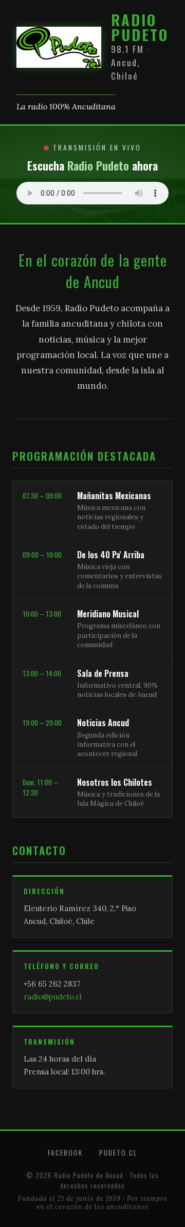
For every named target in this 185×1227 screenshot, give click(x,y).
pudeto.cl (118, 1152)
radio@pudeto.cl (53, 997)
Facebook (65, 1152)
